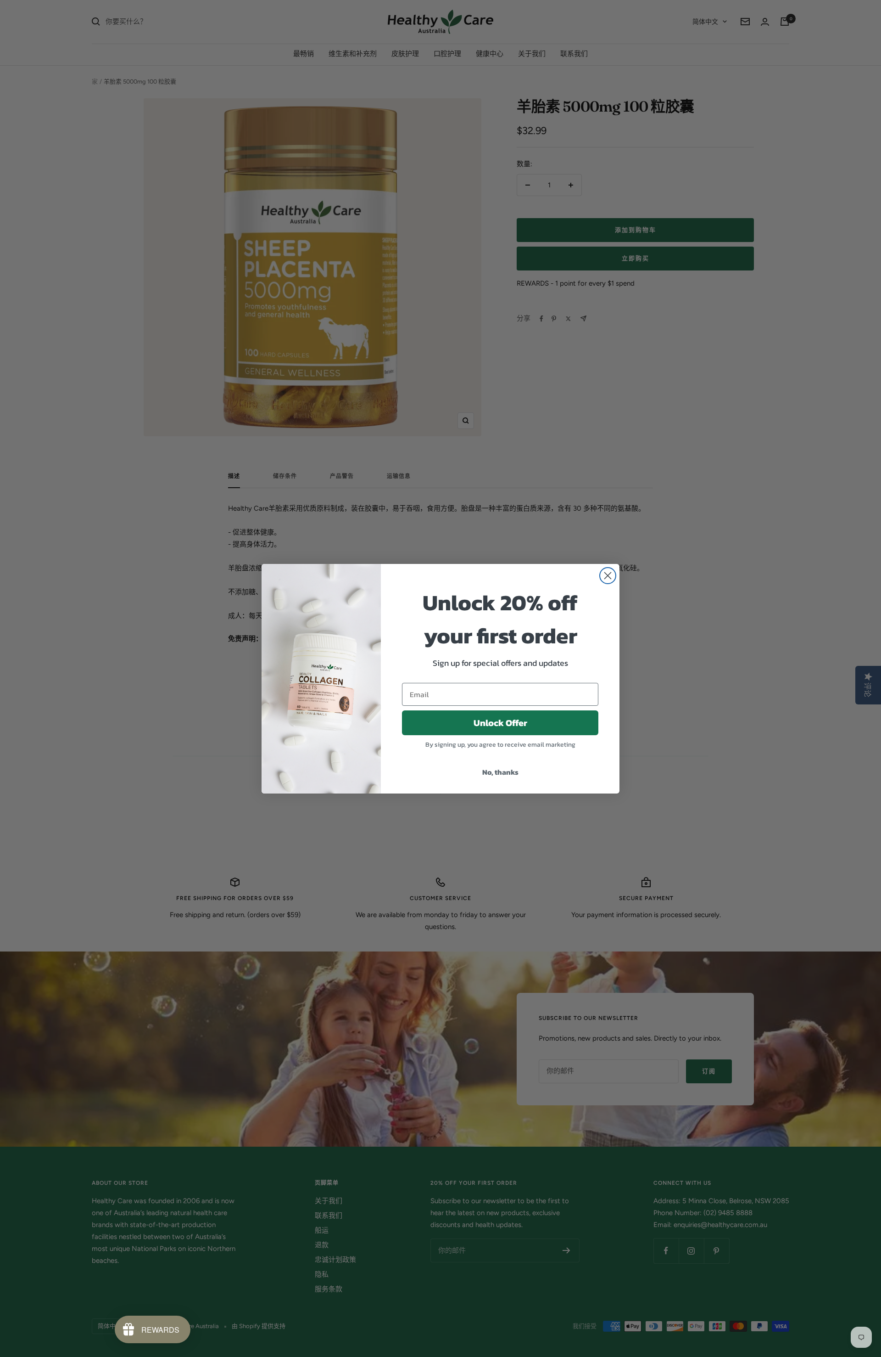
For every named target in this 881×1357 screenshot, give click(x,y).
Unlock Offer (500, 723)
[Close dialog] (608, 576)
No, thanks (500, 771)
